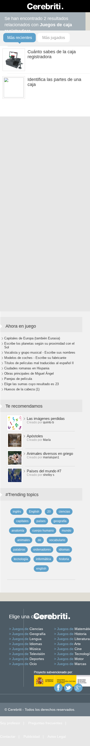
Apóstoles (35, 436)
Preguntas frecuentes (45, 723)
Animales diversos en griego (50, 453)
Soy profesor (10, 723)
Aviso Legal (57, 737)
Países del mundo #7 (44, 471)
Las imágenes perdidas (46, 418)
